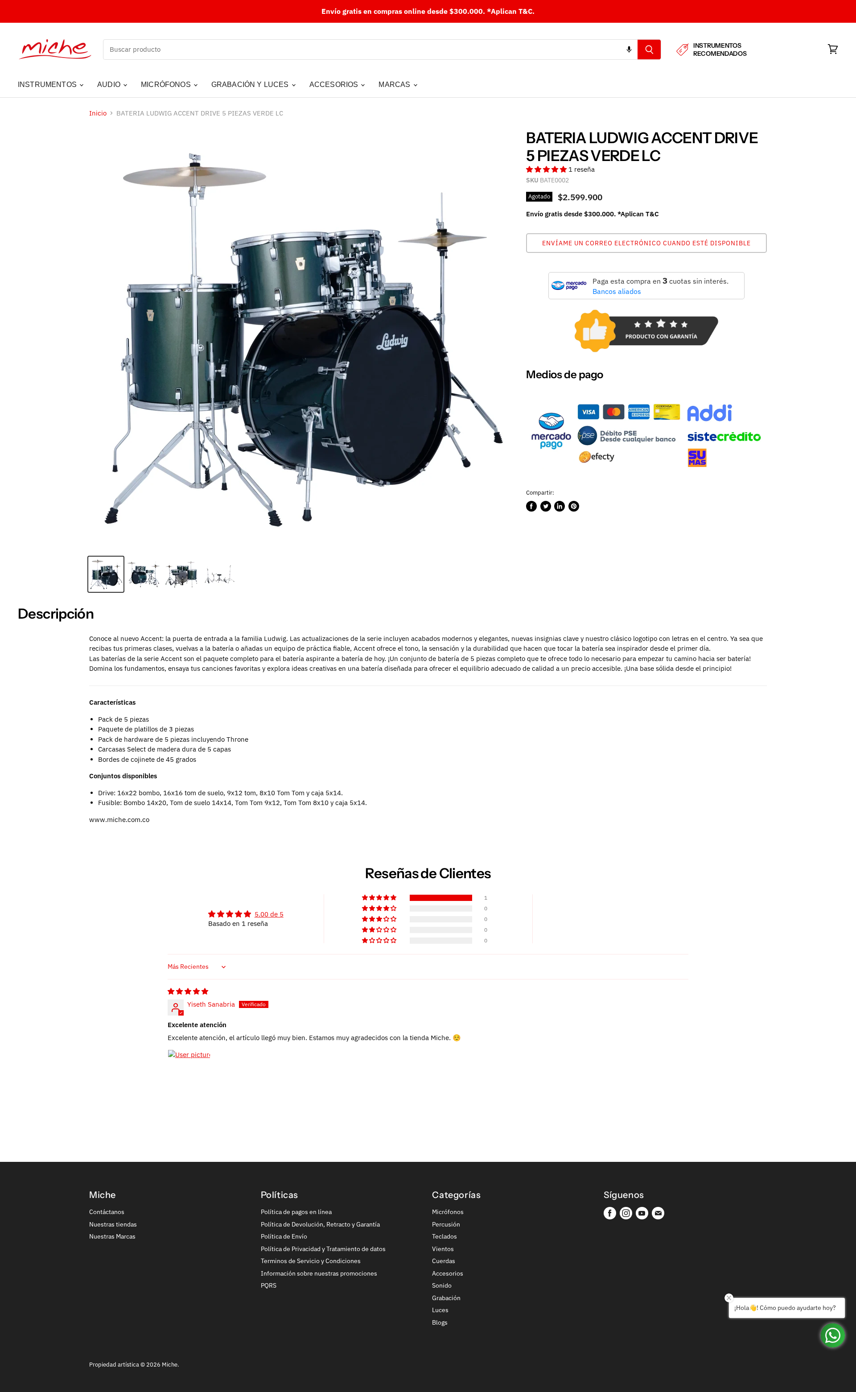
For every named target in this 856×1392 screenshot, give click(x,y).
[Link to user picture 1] (189, 1070)
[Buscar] (649, 49)
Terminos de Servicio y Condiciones (311, 1261)
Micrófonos (448, 1212)
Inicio (98, 113)
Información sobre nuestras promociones (319, 1273)
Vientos (443, 1249)
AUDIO (109, 84)
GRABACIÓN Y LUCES (251, 84)
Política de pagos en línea (296, 1212)
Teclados (444, 1236)
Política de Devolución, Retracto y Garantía (320, 1224)
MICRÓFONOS (167, 84)
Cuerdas (443, 1261)
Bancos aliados (617, 291)
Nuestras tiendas (113, 1224)
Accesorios (447, 1273)
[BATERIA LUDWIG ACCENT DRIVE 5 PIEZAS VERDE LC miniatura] (105, 574)
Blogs (440, 1322)
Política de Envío (284, 1236)
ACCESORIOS (334, 84)
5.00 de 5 (269, 914)
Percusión (446, 1224)
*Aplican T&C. (511, 11)
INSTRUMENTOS (48, 84)
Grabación (446, 1298)
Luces (440, 1310)
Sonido (442, 1285)
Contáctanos (106, 1212)
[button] (547, 169)
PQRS (268, 1285)
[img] (188, 991)
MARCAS (395, 84)
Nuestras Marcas (112, 1236)
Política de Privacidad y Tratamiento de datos (323, 1249)
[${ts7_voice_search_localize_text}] (629, 49)
